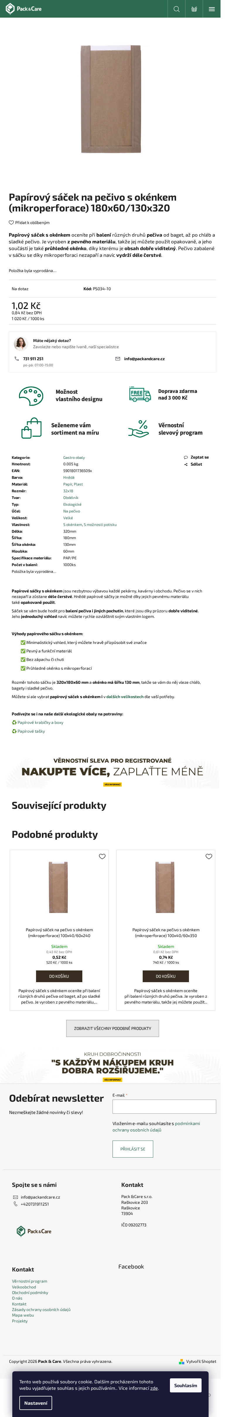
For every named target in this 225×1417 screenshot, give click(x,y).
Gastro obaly (74, 457)
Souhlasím (185, 1385)
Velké (68, 517)
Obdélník (71, 497)
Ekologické (72, 504)
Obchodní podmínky (30, 1292)
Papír (67, 484)
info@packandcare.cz (144, 358)
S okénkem (72, 524)
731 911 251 (33, 358)
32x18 (68, 490)
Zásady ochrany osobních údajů (41, 1309)
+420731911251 (35, 1203)
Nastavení (35, 1403)
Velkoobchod (24, 1286)
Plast (78, 484)
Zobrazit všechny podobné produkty (112, 1028)
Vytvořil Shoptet (201, 1361)
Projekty (20, 1320)
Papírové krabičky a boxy (40, 722)
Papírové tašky (31, 731)
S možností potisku (100, 524)
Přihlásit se (132, 1148)
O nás (17, 1297)
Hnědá (68, 477)
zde (154, 1388)
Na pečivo (71, 511)
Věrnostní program (29, 1280)
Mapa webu (23, 1314)
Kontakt (19, 1303)
